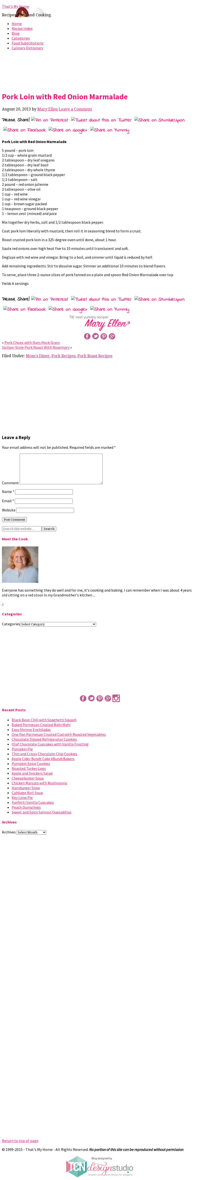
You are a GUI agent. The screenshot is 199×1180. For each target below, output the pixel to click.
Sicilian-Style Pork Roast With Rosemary (35, 347)
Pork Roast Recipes (94, 356)
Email (8, 500)
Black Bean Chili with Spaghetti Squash (44, 719)
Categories (21, 38)
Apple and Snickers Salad (32, 773)
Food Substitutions (27, 43)
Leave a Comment (75, 109)
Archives (9, 832)
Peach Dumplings (26, 807)
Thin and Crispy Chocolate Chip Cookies (44, 753)
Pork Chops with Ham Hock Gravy (32, 342)
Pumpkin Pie (22, 749)
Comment (10, 482)
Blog (16, 33)
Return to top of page (20, 1140)
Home (17, 23)
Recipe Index (22, 28)
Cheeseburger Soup (28, 778)
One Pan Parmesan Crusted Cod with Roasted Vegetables (59, 734)
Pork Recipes (63, 356)
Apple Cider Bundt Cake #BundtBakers (43, 758)
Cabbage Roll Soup (27, 792)
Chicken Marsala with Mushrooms (39, 783)
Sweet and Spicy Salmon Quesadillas (41, 812)
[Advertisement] (99, 70)
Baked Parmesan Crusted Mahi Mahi (41, 724)
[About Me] (20, 581)
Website (9, 510)
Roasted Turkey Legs (29, 768)
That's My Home (15, 6)
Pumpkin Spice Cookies (31, 763)
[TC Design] (99, 1176)
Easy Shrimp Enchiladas (31, 729)
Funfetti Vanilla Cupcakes (33, 802)
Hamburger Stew (26, 787)
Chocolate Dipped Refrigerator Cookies (44, 739)
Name (8, 491)
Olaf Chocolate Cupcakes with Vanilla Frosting (50, 744)
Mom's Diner (38, 356)
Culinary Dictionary (27, 47)
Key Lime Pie (22, 797)
